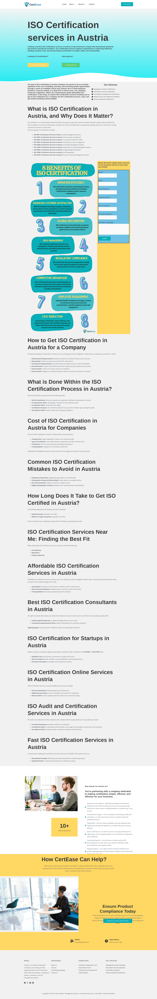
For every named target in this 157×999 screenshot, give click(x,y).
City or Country (104, 206)
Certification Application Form (87, 965)
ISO (38, 84)
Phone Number (104, 189)
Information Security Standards (115, 968)
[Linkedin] (33, 983)
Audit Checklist (83, 973)
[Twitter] (27, 983)
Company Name (104, 197)
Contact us (54, 973)
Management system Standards (115, 965)
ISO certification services (42, 451)
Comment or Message (105, 222)
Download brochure (84, 968)
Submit (104, 238)
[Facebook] (25, 983)
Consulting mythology (58, 970)
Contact (92, 4)
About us (54, 965)
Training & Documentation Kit (87, 970)
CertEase (31, 47)
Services (81, 4)
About (71, 4)
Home (64, 4)
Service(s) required (105, 214)
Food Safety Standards (113, 970)
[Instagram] (30, 983)
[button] (74, 4)
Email (100, 180)
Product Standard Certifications (115, 973)
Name (101, 172)
